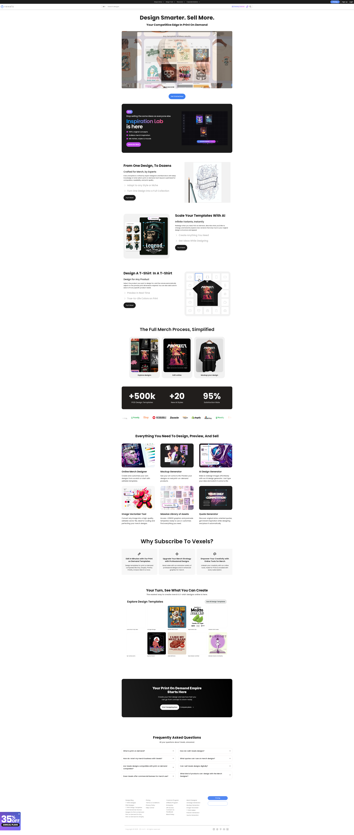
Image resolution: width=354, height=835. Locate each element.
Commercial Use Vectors (134, 810)
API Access (170, 808)
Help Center (150, 808)
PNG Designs (130, 805)
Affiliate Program (172, 803)
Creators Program (172, 800)
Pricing (335, 2)
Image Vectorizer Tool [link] (134, 514)
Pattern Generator (193, 813)
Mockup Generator (193, 805)
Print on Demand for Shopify (135, 817)
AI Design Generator (193, 803)
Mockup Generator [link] (171, 471)
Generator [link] (212, 514)
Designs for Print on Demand (135, 812)
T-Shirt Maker (191, 810)
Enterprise (169, 805)
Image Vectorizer (192, 808)
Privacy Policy (150, 805)
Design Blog (129, 800)
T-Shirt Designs (131, 803)
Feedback (169, 812)
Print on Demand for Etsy (134, 814)
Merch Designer (192, 800)
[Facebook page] (217, 829)
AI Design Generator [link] (210, 471)
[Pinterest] (220, 829)
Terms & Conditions (152, 803)
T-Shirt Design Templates (134, 807)
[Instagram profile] (214, 829)
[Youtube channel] (224, 829)
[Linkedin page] (227, 829)
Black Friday (170, 814)
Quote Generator (193, 815)
